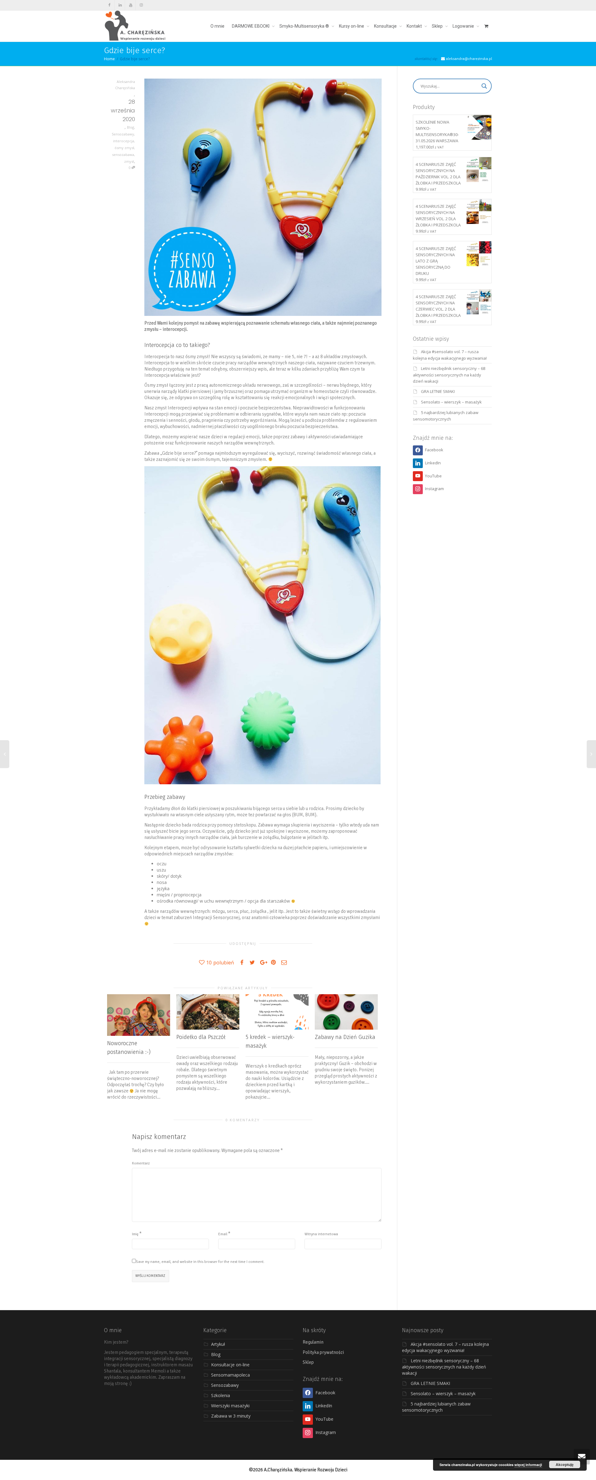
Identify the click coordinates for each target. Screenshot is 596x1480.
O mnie (217, 26)
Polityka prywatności (323, 1352)
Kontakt (415, 26)
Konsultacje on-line (230, 1365)
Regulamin (313, 1342)
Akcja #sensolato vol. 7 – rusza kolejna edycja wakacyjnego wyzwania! (445, 1347)
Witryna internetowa (321, 1234)
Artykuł (218, 1344)
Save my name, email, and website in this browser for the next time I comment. (200, 1261)
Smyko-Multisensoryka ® (304, 26)
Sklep (438, 26)
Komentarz (141, 1163)
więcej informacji (528, 1464)
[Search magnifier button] (484, 86)
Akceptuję (565, 1464)
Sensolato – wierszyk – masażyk (451, 402)
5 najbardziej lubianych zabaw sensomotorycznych (436, 1407)
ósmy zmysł (124, 147)
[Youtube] (130, 5)
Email (222, 1234)
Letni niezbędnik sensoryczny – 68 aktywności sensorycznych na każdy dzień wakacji (449, 375)
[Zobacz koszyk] (486, 26)
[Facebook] (109, 5)
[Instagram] (141, 5)
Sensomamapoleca (230, 1375)
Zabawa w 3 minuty (231, 1416)
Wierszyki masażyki (230, 1406)
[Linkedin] (120, 5)
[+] (138, 1015)
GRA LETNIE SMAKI (438, 391)
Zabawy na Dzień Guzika (345, 1037)
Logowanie (464, 26)
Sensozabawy (123, 134)
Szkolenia (220, 1395)
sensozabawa (123, 154)
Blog (130, 127)
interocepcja (123, 141)
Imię (135, 1234)
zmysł (129, 161)
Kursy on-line (352, 26)
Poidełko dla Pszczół (200, 1037)
